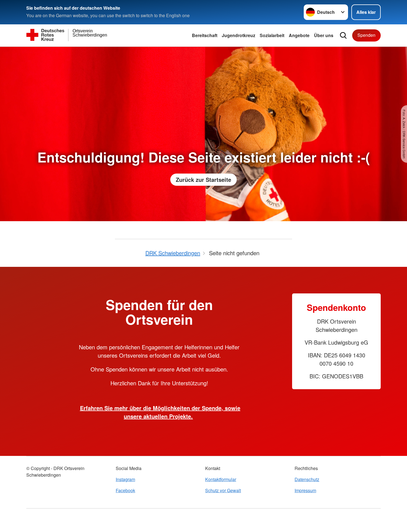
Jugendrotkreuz (238, 35)
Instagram (125, 479)
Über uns (323, 35)
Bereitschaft (204, 35)
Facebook (125, 490)
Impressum (305, 490)
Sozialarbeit (272, 35)
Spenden (366, 35)
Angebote (299, 35)
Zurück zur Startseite (203, 179)
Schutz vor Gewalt (223, 490)
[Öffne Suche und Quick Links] (343, 35)
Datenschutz (307, 479)
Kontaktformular (220, 479)
